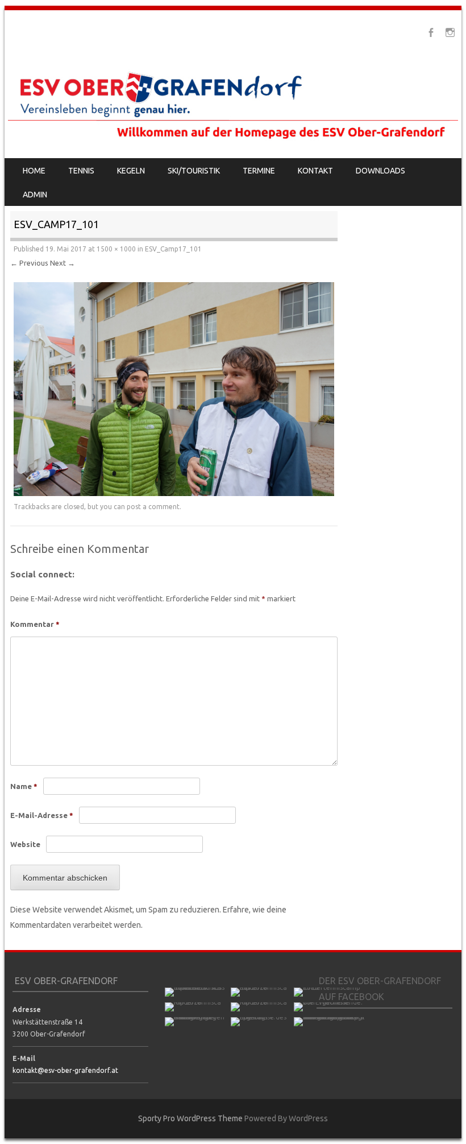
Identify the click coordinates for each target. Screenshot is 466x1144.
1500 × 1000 (116, 249)
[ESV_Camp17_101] (174, 493)
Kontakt (315, 170)
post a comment (153, 506)
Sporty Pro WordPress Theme (190, 1118)
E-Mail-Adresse (41, 815)
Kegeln (131, 170)
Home (34, 170)
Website (25, 844)
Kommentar (35, 624)
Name (24, 786)
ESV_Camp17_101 (173, 249)
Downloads (380, 170)
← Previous (29, 263)
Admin (35, 194)
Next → (62, 263)
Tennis (81, 170)
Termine (259, 170)
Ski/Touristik (194, 170)
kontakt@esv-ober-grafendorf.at (65, 1070)
